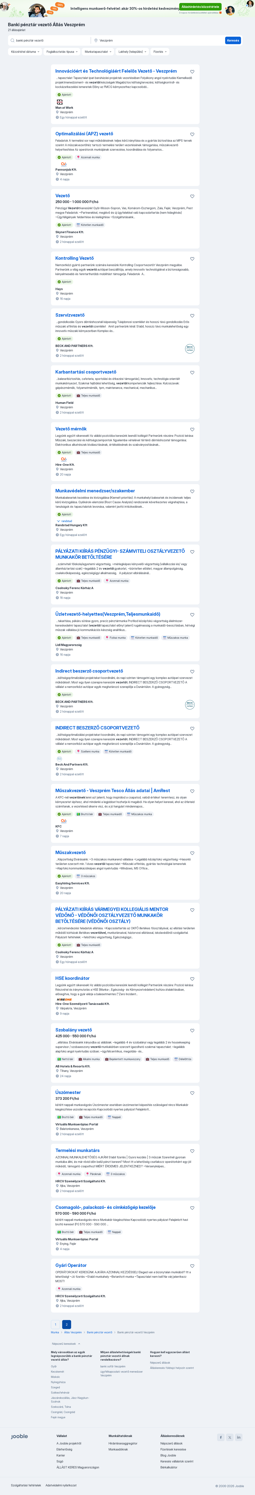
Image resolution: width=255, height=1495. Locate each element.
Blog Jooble (168, 1455)
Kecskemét (57, 1371)
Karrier (61, 1455)
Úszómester (68, 1092)
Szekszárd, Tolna (61, 1406)
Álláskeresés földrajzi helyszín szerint (172, 1367)
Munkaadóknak (118, 1449)
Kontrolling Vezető (74, 258)
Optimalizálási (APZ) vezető (84, 133)
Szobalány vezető (73, 1030)
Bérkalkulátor (169, 1467)
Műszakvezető (70, 852)
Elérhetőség (64, 1449)
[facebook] (221, 1437)
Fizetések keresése (173, 1449)
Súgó (60, 1461)
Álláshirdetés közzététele (200, 7)
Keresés (233, 40)
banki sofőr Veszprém (112, 1366)
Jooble (239, 1486)
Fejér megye (58, 1417)
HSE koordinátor (72, 978)
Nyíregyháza (58, 1382)
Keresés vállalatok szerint (177, 1461)
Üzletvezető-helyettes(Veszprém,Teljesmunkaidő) (107, 614)
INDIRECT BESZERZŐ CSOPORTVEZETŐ (97, 728)
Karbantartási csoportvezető (85, 372)
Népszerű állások (160, 1362)
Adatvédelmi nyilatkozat (61, 1485)
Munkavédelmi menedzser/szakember (95, 490)
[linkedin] (238, 1437)
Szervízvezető (70, 315)
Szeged (55, 1387)
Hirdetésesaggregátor (123, 1443)
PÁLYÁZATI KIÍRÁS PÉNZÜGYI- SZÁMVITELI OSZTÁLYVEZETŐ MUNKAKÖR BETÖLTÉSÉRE (120, 554)
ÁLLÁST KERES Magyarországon (78, 1467)
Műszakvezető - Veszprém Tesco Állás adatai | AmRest (112, 790)
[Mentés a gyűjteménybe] (192, 72)
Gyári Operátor (71, 1265)
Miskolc (55, 1376)
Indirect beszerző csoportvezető (89, 671)
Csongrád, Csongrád (63, 1412)
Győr (54, 1366)
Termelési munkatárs (77, 1150)
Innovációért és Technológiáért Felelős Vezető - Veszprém (116, 71)
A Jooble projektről (69, 1443)
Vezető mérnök (71, 429)
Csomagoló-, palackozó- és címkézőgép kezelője (105, 1207)
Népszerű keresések (64, 1343)
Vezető (62, 195)
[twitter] (230, 1437)
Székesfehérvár (60, 1392)
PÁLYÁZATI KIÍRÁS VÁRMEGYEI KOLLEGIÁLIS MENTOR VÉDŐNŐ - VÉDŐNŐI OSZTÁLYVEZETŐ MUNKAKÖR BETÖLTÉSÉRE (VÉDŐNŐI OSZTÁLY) (111, 915)
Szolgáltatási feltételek (26, 1485)
